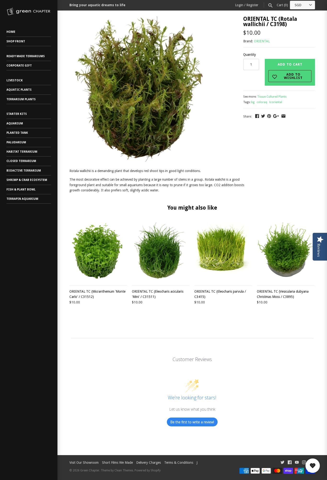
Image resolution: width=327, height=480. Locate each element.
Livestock (14, 80)
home (10, 31)
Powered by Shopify (148, 470)
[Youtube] (297, 463)
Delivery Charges (148, 462)
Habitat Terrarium (21, 151)
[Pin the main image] (269, 116)
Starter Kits (16, 114)
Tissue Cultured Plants (272, 96)
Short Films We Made (117, 462)
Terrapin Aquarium (22, 199)
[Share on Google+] (276, 116)
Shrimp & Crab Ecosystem (26, 180)
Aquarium (14, 123)
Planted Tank (17, 132)
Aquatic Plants (19, 89)
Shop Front (15, 41)
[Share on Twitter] (263, 116)
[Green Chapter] (28, 11)
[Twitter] (282, 463)
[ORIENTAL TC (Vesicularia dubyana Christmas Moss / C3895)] (286, 251)
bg (252, 102)
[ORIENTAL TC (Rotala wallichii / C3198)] (139, 19)
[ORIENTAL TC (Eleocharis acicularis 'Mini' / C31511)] (161, 251)
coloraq (262, 102)
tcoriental (275, 102)
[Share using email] (283, 116)
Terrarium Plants (21, 99)
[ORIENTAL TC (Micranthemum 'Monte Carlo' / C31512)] (98, 251)
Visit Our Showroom (84, 462)
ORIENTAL (262, 41)
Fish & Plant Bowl (21, 189)
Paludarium (16, 142)
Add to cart (290, 71)
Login (239, 5)
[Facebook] (290, 463)
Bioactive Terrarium (23, 170)
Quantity (249, 54)
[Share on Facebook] (257, 116)
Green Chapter (89, 470)
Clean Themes (123, 470)
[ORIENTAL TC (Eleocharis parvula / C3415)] (223, 251)
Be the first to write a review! (192, 422)
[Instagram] (304, 463)
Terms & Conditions (178, 462)
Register (252, 5)
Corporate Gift (19, 65)
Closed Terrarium (21, 161)
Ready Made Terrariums (25, 56)
